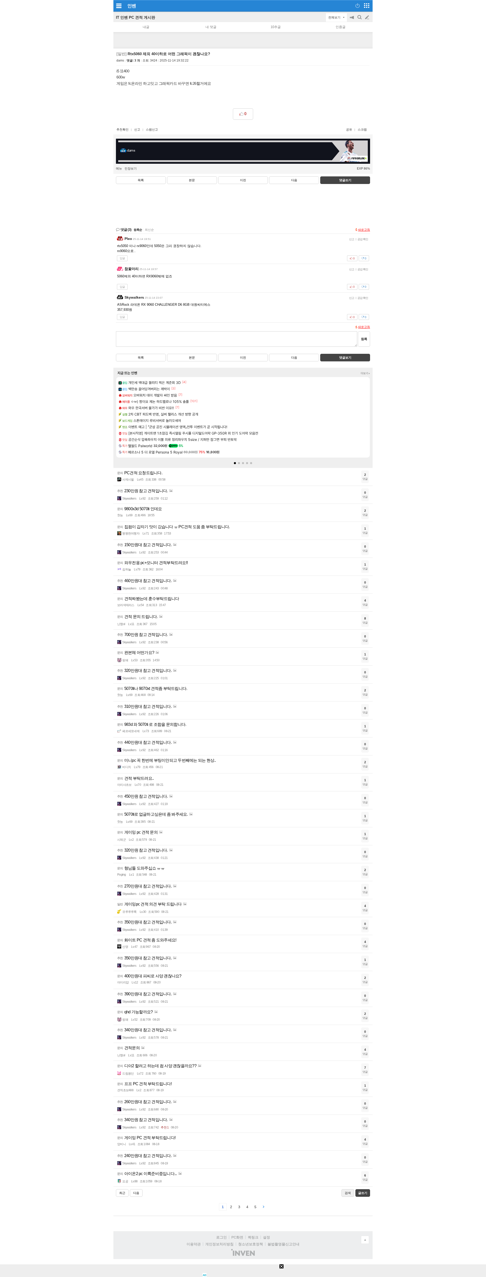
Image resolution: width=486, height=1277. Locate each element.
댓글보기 (345, 357)
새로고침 (364, 230)
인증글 (341, 27)
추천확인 (122, 129)
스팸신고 (152, 129)
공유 (349, 129)
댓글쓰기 (345, 180)
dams (120, 60)
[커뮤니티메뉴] (119, 5)
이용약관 (194, 1244)
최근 (122, 1193)
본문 (192, 180)
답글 (122, 258)
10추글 (276, 27)
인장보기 (131, 168)
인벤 (131, 5)
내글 (146, 27)
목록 (141, 180)
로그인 (221, 1237)
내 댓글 (211, 27)
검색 (348, 1193)
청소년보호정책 (250, 1244)
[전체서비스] (366, 5)
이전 (243, 180)
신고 (137, 129)
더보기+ (365, 373)
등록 (364, 339)
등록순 (138, 230)
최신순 (149, 230)
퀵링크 (253, 1237)
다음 (294, 180)
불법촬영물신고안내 (283, 1244)
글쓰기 (367, 17)
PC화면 (237, 1237)
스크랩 (362, 129)
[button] (235, 463)
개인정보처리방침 (219, 1244)
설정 (266, 1237)
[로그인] (357, 5)
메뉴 (119, 168)
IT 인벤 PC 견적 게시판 (135, 17)
